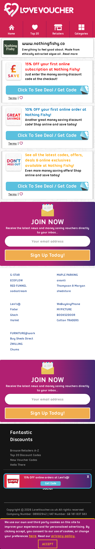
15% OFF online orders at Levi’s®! (46, 477)
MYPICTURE (64, 309)
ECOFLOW (16, 280)
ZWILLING (16, 344)
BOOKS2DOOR (66, 315)
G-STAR (15, 275)
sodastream (18, 291)
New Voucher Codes (23, 460)
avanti (61, 280)
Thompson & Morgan (71, 285)
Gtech (14, 315)
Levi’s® (15, 304)
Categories (81, 33)
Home (11, 33)
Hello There (17, 464)
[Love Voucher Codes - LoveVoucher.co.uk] (47, 10)
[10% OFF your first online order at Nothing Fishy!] (13, 116)
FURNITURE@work (22, 333)
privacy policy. (63, 536)
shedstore (64, 291)
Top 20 (34, 33)
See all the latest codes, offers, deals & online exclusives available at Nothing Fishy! (54, 160)
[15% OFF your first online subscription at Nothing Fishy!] (13, 71)
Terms (12, 98)
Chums (14, 349)
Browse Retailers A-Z (24, 450)
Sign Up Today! (47, 255)
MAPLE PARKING (67, 275)
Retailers (58, 33)
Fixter (14, 309)
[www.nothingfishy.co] (10, 47)
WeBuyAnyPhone (68, 304)
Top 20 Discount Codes (25, 455)
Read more (70, 54)
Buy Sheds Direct (21, 338)
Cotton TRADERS (68, 320)
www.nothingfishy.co (43, 43)
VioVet (14, 320)
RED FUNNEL (18, 285)
